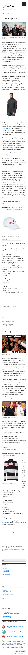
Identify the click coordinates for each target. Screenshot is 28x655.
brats (10, 549)
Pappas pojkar (9, 124)
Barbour (6, 549)
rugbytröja (17, 549)
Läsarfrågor (5, 573)
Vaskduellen (5, 522)
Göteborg (9, 322)
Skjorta (22, 549)
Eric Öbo (21, 320)
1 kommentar (5, 552)
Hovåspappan (9, 18)
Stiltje (4, 598)
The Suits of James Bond (8, 593)
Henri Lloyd (18, 322)
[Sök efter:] (14, 560)
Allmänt (5, 568)
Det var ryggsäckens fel (8, 617)
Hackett (13, 322)
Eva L (8, 631)
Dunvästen (17, 153)
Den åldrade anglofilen (18, 636)
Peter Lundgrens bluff (8, 615)
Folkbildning (6, 570)
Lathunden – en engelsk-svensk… (18, 631)
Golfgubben (7, 128)
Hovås (23, 322)
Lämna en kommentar (7, 325)
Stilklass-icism (10, 321)
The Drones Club (7, 591)
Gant (6, 322)
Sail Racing (10, 324)
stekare (3, 550)
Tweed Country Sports (8, 594)
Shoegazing (5, 590)
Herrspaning (6, 571)
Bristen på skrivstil (7, 616)
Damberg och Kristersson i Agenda (11, 613)
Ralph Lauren (5, 324)
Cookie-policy (10, 648)
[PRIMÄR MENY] (24, 4)
